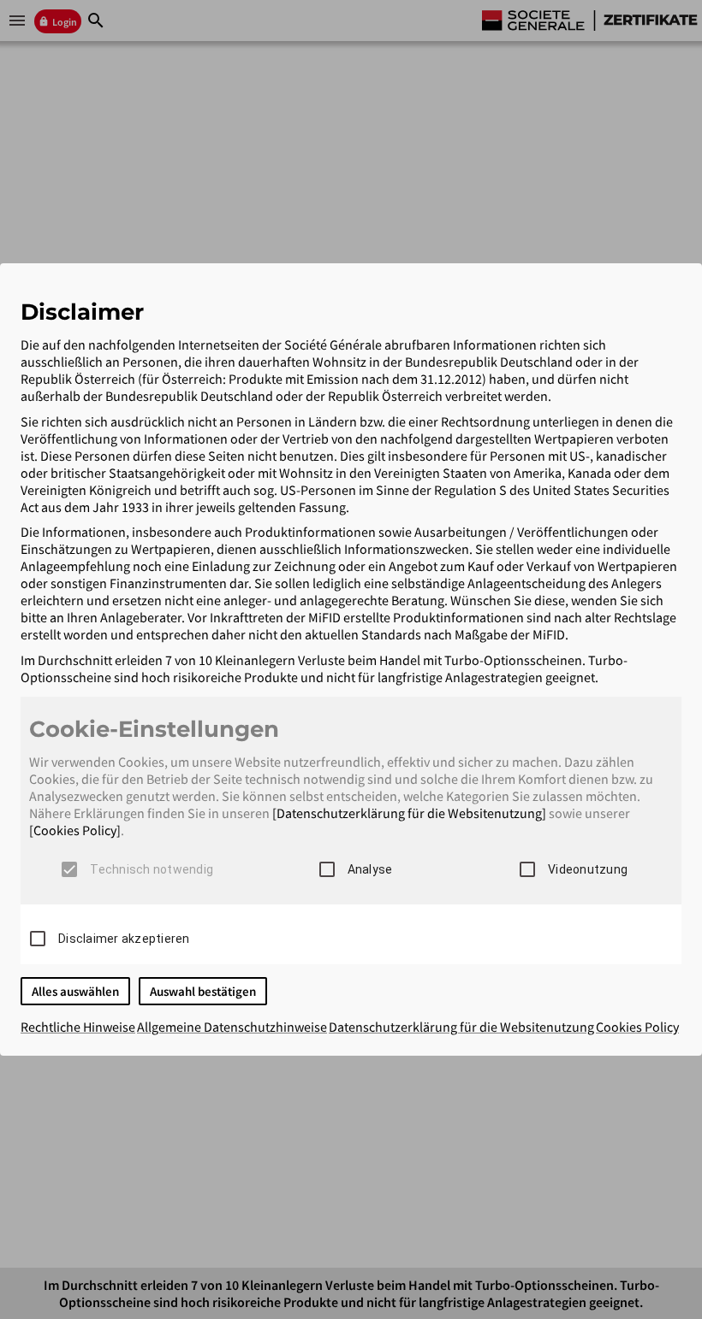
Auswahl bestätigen (203, 991)
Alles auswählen (75, 991)
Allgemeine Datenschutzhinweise (232, 1026)
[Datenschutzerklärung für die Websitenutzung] (409, 812)
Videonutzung (588, 869)
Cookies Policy (637, 1026)
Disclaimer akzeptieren (124, 938)
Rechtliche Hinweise (78, 1026)
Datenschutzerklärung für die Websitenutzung (461, 1026)
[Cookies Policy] (75, 830)
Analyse (370, 869)
